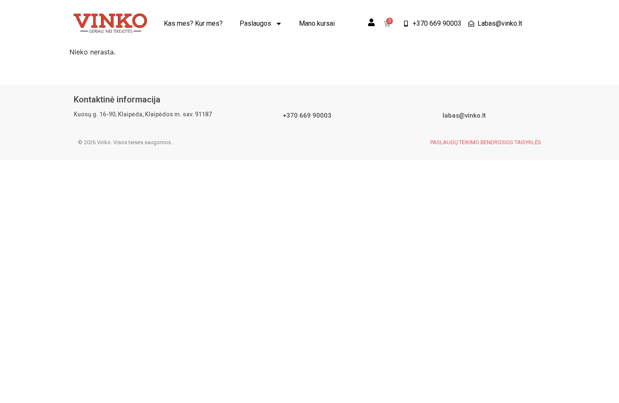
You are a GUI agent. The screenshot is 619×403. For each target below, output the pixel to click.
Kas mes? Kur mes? (193, 23)
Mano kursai (317, 23)
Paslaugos (255, 23)
